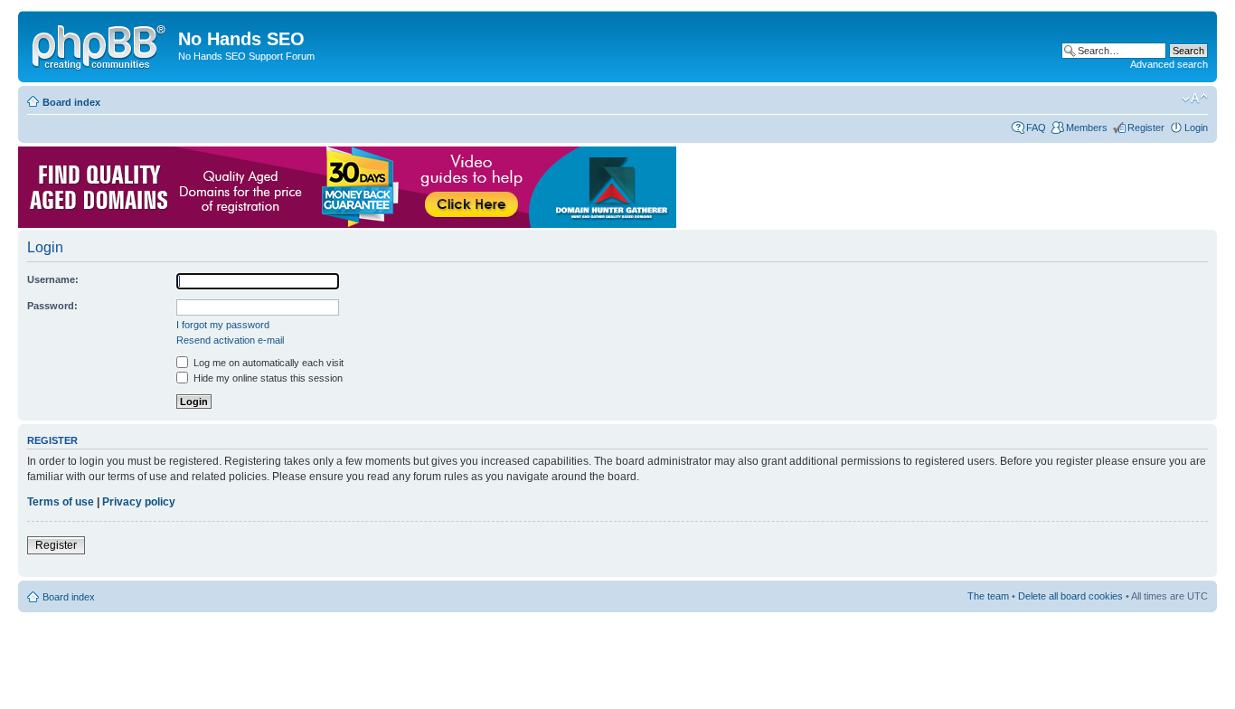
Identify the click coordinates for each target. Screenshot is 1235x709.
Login (1196, 127)
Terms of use (60, 502)
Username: (53, 279)
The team (988, 596)
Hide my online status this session (267, 378)
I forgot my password (222, 324)
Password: (52, 305)
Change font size (1195, 98)
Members (1087, 127)
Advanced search (1169, 64)
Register (1145, 127)
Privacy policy (138, 502)
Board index (71, 102)
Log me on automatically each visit (267, 362)
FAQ (1036, 127)
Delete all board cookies (1070, 596)
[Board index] (100, 44)
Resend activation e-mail (230, 340)
